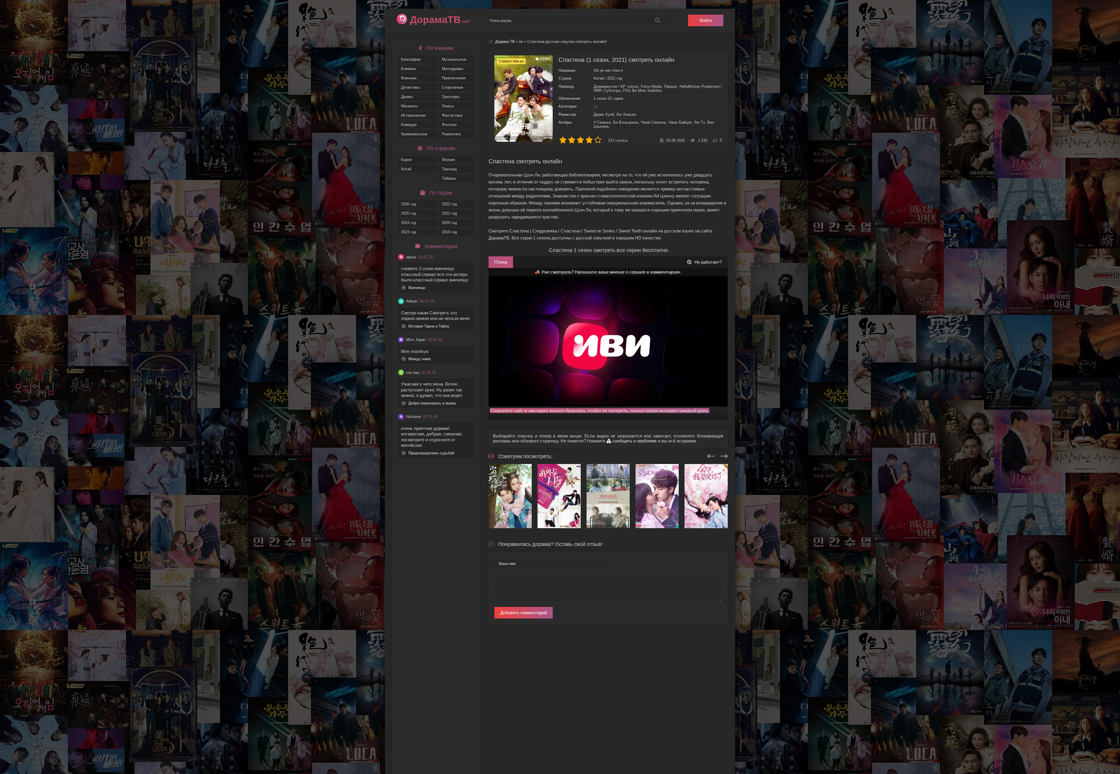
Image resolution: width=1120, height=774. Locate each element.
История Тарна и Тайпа (428, 326)
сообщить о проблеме (634, 440)
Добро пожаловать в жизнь (432, 403)
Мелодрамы (452, 68)
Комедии (408, 124)
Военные (408, 78)
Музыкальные (454, 59)
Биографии (411, 59)
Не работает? (708, 262)
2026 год (408, 204)
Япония (448, 159)
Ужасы (448, 106)
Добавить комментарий (523, 612)
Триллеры (450, 96)
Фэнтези (449, 124)
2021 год (449, 213)
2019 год (449, 232)
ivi (595, 106)
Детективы (410, 87)
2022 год (449, 204)
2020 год (449, 222)
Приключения (454, 78)
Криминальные (414, 134)
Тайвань (449, 178)
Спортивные (452, 87)
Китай (406, 169)
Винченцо (416, 288)
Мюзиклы (409, 106)
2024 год (408, 222)
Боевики (408, 68)
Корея (406, 159)
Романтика (451, 134)
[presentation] (711, 455)
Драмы (407, 96)
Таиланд (449, 169)
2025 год (408, 213)
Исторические (413, 115)
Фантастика (452, 115)
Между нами (419, 359)
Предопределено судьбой (431, 453)
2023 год (408, 232)
